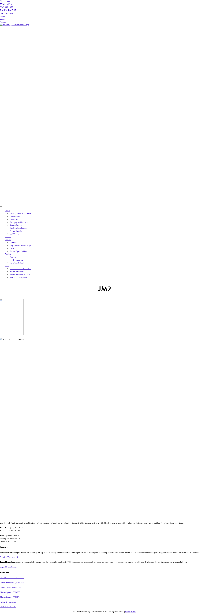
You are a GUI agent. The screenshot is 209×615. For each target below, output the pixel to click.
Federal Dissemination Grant (11, 587)
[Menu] (1, 206)
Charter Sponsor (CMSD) (10, 592)
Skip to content (5, 1)
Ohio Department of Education (12, 577)
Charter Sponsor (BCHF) (10, 597)
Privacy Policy (130, 611)
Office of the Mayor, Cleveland (12, 582)
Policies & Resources (8, 601)
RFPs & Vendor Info (8, 606)
